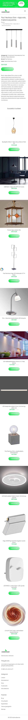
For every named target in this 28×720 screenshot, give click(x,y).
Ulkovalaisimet (5, 688)
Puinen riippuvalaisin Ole (14, 230)
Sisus (2, 683)
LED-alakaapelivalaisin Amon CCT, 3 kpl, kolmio (14, 362)
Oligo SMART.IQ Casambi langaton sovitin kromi (14, 541)
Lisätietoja (7, 69)
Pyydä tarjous (21, 3)
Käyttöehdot (4, 703)
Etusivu (3, 22)
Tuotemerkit (11, 55)
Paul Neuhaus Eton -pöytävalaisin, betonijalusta (14, 451)
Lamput (3, 677)
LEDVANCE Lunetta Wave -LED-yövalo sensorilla (14, 586)
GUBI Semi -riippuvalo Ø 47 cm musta (14, 187)
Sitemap (3, 709)
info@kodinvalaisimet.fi (7, 669)
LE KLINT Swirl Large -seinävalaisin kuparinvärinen (14, 631)
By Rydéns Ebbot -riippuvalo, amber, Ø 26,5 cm (14, 142)
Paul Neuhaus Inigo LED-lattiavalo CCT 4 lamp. (14, 274)
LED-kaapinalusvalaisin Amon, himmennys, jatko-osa (14, 407)
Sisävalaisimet (18, 55)
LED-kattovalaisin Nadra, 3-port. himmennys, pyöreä (14, 496)
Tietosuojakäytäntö (6, 706)
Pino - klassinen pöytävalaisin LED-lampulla (14, 318)
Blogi (2, 698)
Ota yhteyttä (4, 701)
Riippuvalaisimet (10, 57)
